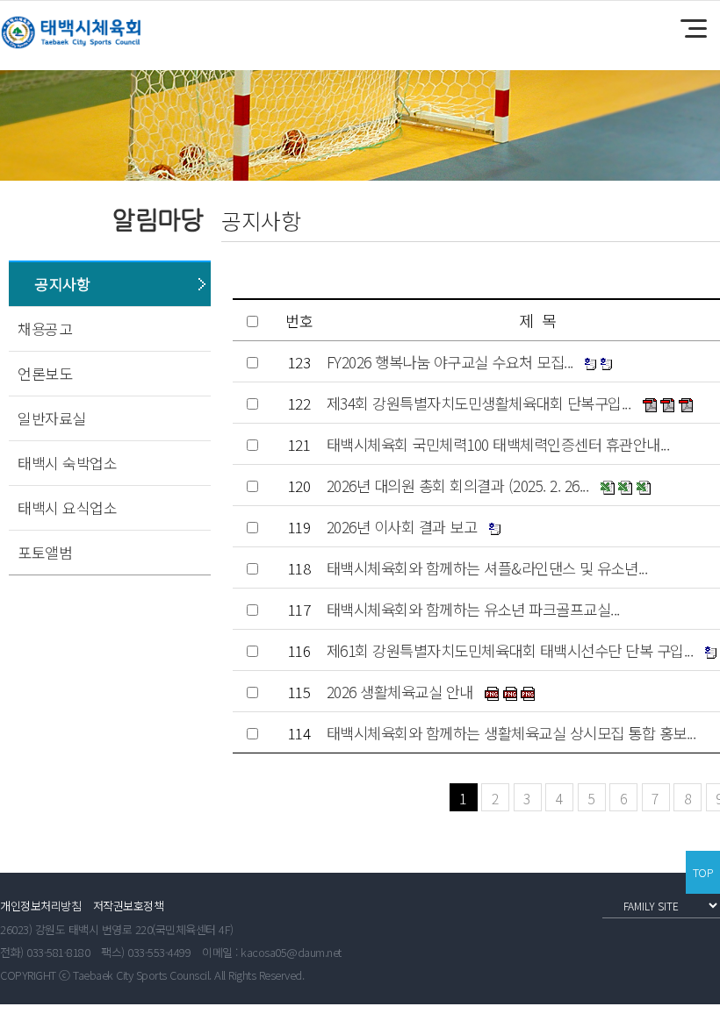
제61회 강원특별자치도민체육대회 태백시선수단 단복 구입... (510, 650)
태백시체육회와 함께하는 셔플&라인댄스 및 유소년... (487, 568)
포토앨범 (45, 552)
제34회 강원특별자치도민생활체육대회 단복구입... (479, 403)
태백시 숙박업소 (67, 463)
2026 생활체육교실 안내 (400, 692)
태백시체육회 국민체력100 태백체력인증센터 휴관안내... (498, 444)
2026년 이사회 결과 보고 (402, 527)
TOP (703, 872)
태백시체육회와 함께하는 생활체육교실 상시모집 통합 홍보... (511, 733)
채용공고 (45, 328)
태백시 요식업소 (67, 507)
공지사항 (62, 284)
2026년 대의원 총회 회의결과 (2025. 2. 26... (458, 485)
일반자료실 (52, 418)
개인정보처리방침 (40, 905)
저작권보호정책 (128, 905)
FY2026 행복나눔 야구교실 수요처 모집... (450, 362)
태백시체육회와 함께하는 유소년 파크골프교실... (473, 609)
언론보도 (45, 373)
